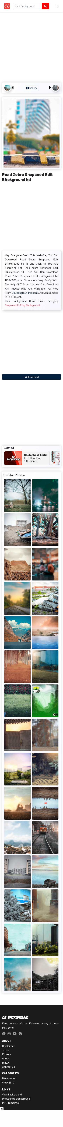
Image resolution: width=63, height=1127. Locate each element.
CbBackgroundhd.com (25, 292)
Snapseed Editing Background (22, 305)
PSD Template (10, 1102)
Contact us (8, 1066)
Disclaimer (8, 1045)
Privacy (6, 1054)
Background (9, 1078)
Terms (5, 1050)
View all (6, 1082)
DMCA (5, 1062)
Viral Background (12, 1094)
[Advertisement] (31, 48)
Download (33, 376)
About (5, 1058)
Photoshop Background (16, 1098)
